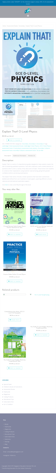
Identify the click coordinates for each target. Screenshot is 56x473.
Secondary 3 (32, 144)
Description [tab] (7, 155)
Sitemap (7, 441)
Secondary (22, 26)
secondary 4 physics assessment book (24, 150)
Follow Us (13, 455)
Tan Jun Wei (39, 150)
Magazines (7, 394)
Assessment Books (12, 26)
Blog (6, 444)
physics (35, 148)
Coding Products (8, 397)
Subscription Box (9, 402)
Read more (42, 234)
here (6, 185)
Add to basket (15, 140)
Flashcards (7, 392)
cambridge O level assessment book (12, 146)
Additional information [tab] (19, 155)
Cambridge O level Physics (31, 146)
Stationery (8, 439)
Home (4, 26)
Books (6, 424)
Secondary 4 (40, 144)
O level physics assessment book (22, 148)
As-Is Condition (8, 404)
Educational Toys (9, 399)
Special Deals (8, 384)
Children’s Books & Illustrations (13, 387)
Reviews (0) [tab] (31, 155)
